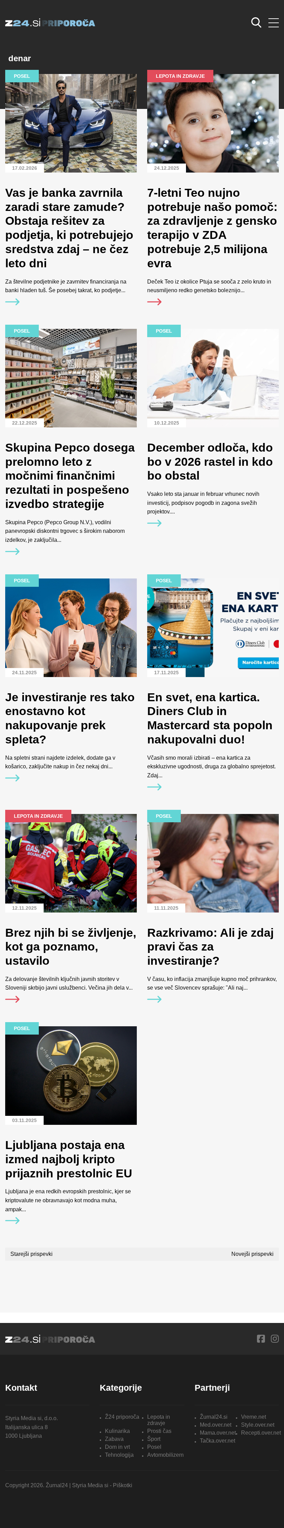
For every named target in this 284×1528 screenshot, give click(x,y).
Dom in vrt (117, 1447)
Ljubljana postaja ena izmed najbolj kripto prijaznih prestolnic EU (68, 1159)
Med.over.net (215, 1425)
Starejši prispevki (31, 1254)
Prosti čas (159, 1431)
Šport (153, 1439)
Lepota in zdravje (158, 1420)
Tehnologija (119, 1455)
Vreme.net (253, 1417)
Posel (154, 1447)
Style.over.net (257, 1425)
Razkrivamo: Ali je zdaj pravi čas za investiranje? (210, 946)
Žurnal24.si (214, 1417)
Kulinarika (117, 1431)
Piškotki (122, 1485)
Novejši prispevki (252, 1254)
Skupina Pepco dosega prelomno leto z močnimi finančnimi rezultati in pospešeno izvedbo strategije (70, 475)
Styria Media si (90, 1485)
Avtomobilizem (165, 1455)
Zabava (114, 1439)
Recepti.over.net (261, 1433)
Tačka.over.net (217, 1441)
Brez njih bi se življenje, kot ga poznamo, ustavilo (70, 946)
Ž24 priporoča (122, 1417)
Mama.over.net (218, 1433)
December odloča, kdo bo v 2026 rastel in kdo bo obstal (210, 461)
